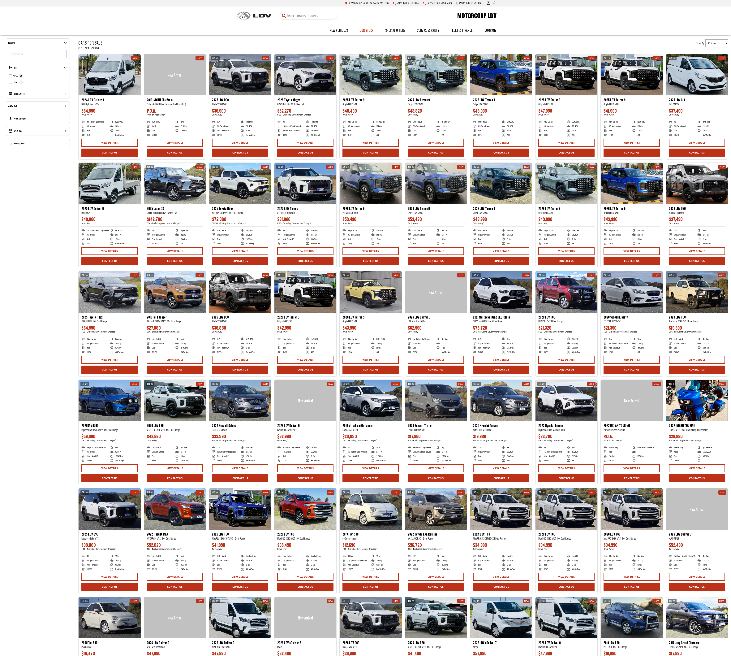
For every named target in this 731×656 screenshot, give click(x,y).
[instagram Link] (488, 3)
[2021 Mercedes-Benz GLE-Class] (501, 291)
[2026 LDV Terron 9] (371, 183)
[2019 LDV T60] (632, 617)
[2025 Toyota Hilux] (240, 183)
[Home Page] (254, 15)
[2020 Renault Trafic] (436, 400)
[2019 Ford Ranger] (175, 291)
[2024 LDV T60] (501, 509)
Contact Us (109, 152)
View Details (109, 142)
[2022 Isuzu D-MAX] (175, 509)
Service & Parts (428, 30)
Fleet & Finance (462, 30)
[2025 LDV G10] (697, 74)
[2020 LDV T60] (566, 291)
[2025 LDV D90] (240, 74)
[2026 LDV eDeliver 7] (305, 617)
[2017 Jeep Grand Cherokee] (697, 617)
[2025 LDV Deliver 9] (110, 183)
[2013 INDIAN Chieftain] (175, 74)
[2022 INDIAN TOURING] (632, 400)
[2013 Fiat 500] (371, 509)
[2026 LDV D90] (697, 183)
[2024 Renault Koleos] (240, 400)
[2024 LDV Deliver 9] (110, 74)
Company (490, 30)
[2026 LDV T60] (175, 400)
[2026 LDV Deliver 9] (436, 291)
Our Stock (366, 30)
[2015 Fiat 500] (110, 617)
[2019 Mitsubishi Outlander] (371, 400)
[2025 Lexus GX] (175, 183)
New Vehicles (339, 30)
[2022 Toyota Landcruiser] (436, 509)
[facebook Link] (494, 3)
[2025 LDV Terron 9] (371, 74)
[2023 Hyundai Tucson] (566, 400)
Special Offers (395, 30)
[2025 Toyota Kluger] (305, 74)
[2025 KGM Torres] (305, 183)
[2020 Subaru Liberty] (632, 291)
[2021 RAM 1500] (110, 400)
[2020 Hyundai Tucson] (501, 400)
